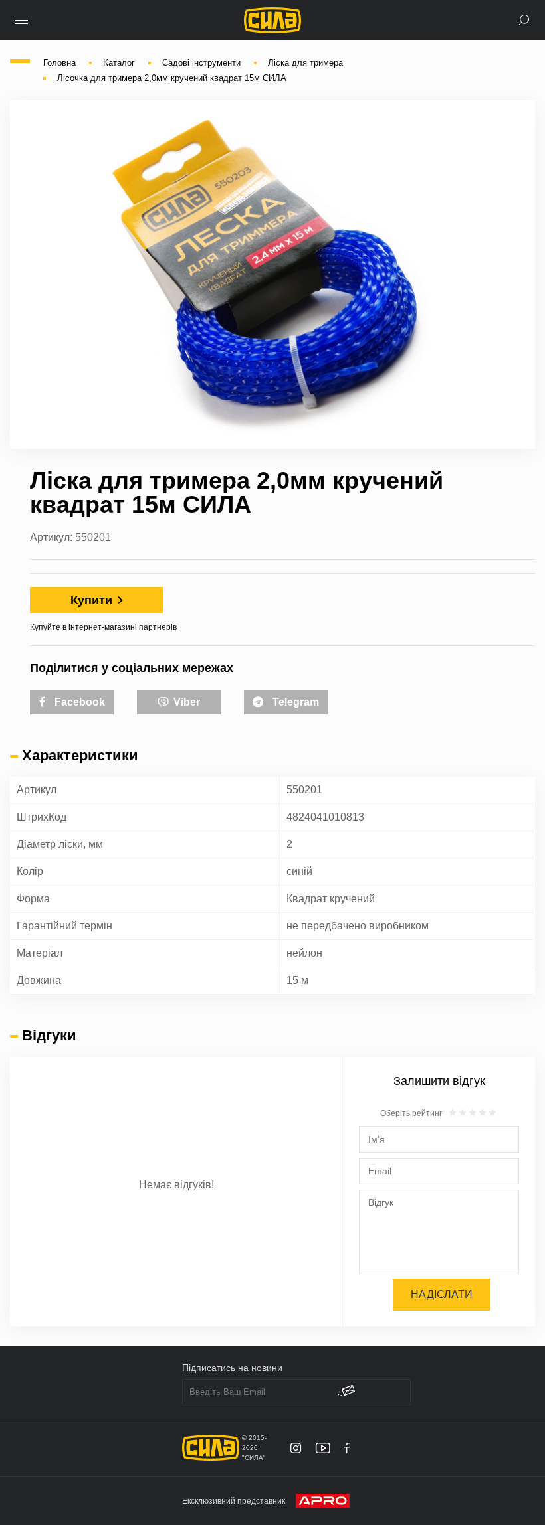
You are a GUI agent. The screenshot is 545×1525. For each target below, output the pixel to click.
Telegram (294, 702)
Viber (185, 702)
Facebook (78, 702)
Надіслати (442, 1294)
